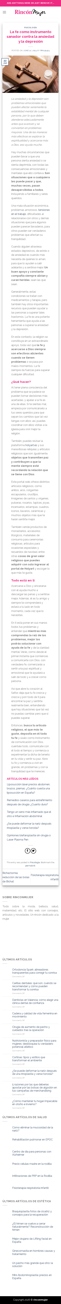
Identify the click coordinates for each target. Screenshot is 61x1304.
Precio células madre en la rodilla (32, 1163)
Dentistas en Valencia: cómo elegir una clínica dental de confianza (35, 1001)
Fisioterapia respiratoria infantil (30, 1187)
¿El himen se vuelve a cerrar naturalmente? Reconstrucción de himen (32, 1226)
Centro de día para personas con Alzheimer (31, 1153)
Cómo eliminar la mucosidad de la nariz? (32, 1129)
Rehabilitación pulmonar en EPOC (32, 1139)
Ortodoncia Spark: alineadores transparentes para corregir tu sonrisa (34, 971)
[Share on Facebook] (27, 851)
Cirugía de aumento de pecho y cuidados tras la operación (31, 1028)
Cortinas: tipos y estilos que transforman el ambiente (28, 1059)
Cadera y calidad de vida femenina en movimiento (34, 1015)
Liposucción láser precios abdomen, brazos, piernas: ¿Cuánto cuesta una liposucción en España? (28, 788)
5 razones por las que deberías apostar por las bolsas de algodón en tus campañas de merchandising (34, 1087)
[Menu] (4, 12)
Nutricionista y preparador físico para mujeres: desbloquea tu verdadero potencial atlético (34, 1043)
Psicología (30, 27)
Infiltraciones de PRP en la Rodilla (32, 1175)
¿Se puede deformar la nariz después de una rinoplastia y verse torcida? (34, 1072)
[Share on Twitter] (33, 851)
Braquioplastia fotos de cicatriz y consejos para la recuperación (32, 1213)
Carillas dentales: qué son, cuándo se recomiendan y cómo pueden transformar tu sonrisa (34, 986)
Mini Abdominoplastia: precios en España (32, 1277)
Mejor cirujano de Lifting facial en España (32, 1240)
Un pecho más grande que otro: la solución (32, 1264)
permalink (30, 865)
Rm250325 (44, 50)
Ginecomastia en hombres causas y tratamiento (33, 1252)
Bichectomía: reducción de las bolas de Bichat (15, 877)
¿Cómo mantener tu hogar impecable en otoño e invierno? (34, 1103)
